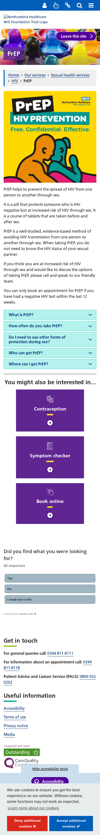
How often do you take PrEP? (35, 325)
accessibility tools (50, 769)
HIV (15, 80)
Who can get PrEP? (26, 352)
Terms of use (15, 717)
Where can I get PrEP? (28, 364)
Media (9, 734)
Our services (35, 75)
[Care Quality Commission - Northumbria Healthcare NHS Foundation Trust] (22, 757)
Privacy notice (16, 725)
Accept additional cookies (67, 825)
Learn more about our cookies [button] (33, 808)
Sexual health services (70, 75)
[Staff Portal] (44, 5)
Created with (18, 613)
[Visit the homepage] (28, 19)
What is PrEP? (21, 314)
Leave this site (73, 36)
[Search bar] (79, 5)
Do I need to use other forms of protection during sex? (37, 339)
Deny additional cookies (24, 825)
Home (13, 75)
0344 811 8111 (60, 653)
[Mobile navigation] (91, 5)
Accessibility (14, 708)
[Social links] (67, 5)
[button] (50, 578)
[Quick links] (56, 5)
